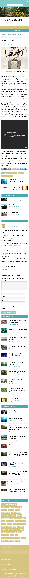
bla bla (17, 510)
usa (13, 540)
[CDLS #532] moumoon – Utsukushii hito (16, 363)
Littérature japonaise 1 (16, 445)
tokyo (17, 537)
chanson (18, 512)
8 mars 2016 (13, 412)
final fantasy (10, 521)
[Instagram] (19, 30)
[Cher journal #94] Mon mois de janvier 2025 (18, 338)
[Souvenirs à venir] (14, 16)
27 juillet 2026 (13, 366)
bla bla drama (5, 512)
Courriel (3, 296)
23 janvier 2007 (13, 214)
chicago (13, 515)
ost (17, 529)
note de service (6, 529)
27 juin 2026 (13, 394)
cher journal (5, 515)
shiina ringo (5, 535)
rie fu (9, 532)
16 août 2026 (13, 341)
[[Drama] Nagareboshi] (4, 419)
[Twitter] (10, 30)
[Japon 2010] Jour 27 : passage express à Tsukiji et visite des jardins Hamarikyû (18, 454)
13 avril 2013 (13, 431)
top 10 (23, 537)
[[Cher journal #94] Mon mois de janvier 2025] (4, 339)
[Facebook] (13, 30)
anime (19, 507)
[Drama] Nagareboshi (15, 418)
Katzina (9, 224)
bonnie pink (8, 173)
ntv (13, 529)
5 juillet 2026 (13, 383)
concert (19, 515)
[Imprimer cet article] (14, 169)
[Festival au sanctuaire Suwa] (3, 483)
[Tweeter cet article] (5, 169)
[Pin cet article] (10, 169)
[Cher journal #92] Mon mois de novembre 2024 (17, 372)
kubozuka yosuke (7, 176)
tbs (16, 535)
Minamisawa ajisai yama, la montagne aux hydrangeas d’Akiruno (17, 390)
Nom (2, 292)
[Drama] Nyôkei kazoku (16, 411)
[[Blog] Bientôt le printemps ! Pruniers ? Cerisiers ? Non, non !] (4, 490)
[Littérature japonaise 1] (4, 446)
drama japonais (6, 518)
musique (23, 524)
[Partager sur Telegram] (21, 169)
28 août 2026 (13, 324)
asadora (4, 510)
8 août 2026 (13, 348)
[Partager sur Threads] (26, 169)
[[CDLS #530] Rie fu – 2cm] (4, 400)
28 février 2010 (6, 44)
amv (15, 507)
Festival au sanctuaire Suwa (15, 482)
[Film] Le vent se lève (14, 212)
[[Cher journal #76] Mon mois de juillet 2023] (4, 437)
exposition (15, 518)
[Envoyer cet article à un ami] (12, 169)
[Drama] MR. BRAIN (13, 199)
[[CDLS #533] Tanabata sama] (4, 347)
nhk (15, 526)
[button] (27, 1)
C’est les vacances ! (12, 569)
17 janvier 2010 (13, 206)
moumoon (16, 524)
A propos (9, 559)
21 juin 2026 (13, 401)
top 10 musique (6, 540)
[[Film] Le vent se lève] (4, 214)
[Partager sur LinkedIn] (7, 169)
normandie (20, 526)
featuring (22, 518)
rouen (20, 532)
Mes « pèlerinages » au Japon (14, 567)
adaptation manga (11, 504)
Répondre (5, 269)
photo (21, 529)
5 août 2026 (13, 357)
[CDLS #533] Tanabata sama (17, 346)
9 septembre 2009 (14, 201)
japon (3, 524)
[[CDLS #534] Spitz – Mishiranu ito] (4, 330)
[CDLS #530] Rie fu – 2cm (16, 399)
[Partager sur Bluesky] (24, 169)
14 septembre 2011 (14, 420)
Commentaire (4, 280)
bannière (11, 510)
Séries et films (12, 34)
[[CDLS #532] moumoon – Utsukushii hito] (4, 364)
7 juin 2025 (12, 440)
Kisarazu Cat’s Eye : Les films (16, 204)
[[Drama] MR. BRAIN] (4, 199)
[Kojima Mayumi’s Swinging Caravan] (4, 464)
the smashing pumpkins (8, 537)
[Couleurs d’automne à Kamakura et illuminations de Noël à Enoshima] (4, 427)
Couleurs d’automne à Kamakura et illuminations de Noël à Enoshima (18, 427)
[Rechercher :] (15, 5)
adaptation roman (7, 507)
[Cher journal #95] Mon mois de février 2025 (18, 321)
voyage (18, 540)
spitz (12, 535)
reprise (4, 532)
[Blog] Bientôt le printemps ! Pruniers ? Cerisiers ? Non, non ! (17, 491)
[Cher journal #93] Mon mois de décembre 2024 (17, 354)
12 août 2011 (13, 458)
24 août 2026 (13, 333)
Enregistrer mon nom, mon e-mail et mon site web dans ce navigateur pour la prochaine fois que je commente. (14, 306)
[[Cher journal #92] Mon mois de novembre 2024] (4, 372)
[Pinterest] (16, 30)
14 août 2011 (13, 477)
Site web (3, 300)
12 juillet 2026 (13, 375)
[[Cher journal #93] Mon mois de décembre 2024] (4, 355)
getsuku (23, 521)
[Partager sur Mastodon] (19, 169)
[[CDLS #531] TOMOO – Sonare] (4, 381)
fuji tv (17, 521)
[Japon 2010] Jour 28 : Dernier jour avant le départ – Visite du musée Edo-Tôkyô (18, 473)
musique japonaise (7, 526)
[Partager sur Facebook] (2, 169)
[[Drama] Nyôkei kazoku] (4, 412)
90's (3, 504)
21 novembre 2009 (14, 466)
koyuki (20, 173)
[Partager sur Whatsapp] (17, 169)
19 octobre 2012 (12, 484)
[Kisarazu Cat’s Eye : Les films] (4, 206)
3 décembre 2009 (14, 447)
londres (9, 524)
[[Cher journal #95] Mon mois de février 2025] (4, 322)
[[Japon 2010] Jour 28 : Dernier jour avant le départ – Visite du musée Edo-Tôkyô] (4, 473)
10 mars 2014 (13, 495)
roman (14, 532)
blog (12, 512)
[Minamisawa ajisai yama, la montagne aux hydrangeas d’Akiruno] (4, 390)
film (15, 173)
